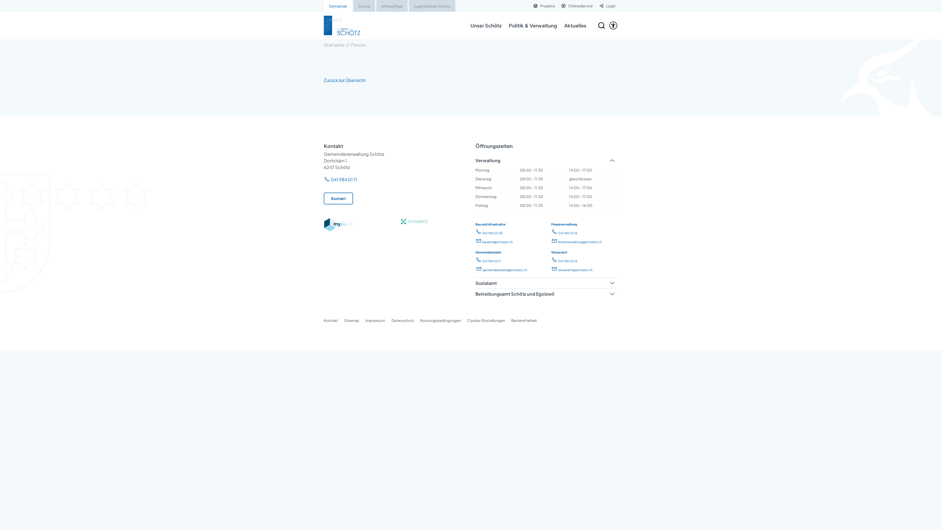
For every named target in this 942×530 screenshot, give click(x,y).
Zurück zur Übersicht (345, 80)
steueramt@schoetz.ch (575, 270)
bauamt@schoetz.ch (497, 242)
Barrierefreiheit (524, 320)
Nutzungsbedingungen (440, 320)
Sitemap (351, 320)
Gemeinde (338, 6)
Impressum (375, 320)
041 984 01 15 (567, 261)
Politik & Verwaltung (533, 25)
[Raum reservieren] (601, 25)
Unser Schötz (486, 25)
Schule (364, 6)
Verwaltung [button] (487, 160)
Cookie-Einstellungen (486, 320)
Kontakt (331, 320)
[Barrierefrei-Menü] (613, 25)
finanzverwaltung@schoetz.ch (580, 242)
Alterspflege (392, 6)
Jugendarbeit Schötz (432, 6)
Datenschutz (403, 320)
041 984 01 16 (567, 233)
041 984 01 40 (492, 233)
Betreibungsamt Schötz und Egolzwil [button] (514, 294)
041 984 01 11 (344, 179)
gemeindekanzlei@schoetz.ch (505, 270)
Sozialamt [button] (486, 283)
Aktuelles (575, 25)
